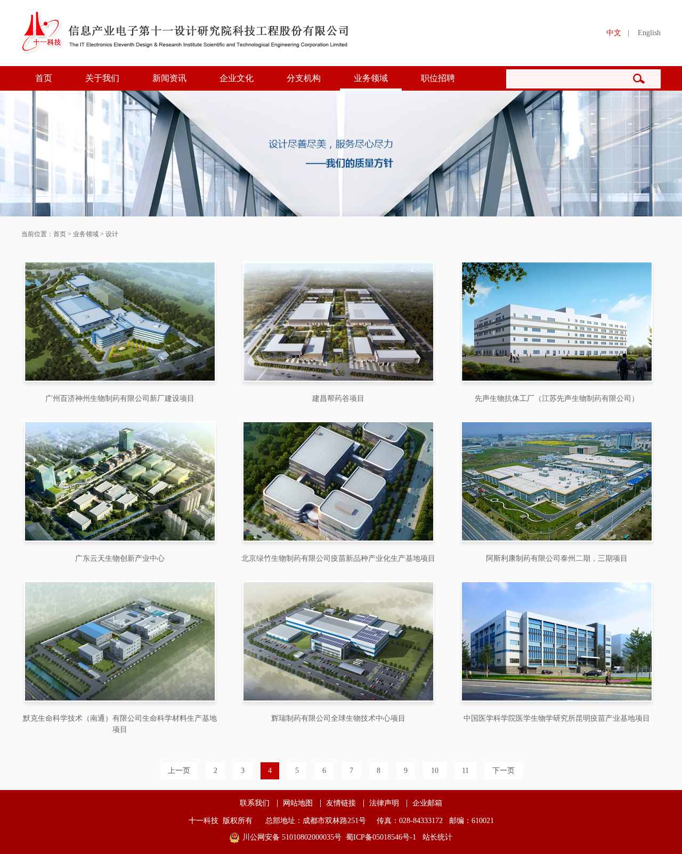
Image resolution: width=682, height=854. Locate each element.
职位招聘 (438, 78)
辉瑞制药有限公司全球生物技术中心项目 (338, 718)
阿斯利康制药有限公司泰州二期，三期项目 (557, 558)
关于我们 (102, 78)
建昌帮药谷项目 (338, 398)
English (649, 33)
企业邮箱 (427, 803)
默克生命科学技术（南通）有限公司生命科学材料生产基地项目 (120, 724)
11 (465, 771)
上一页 (179, 771)
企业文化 (237, 78)
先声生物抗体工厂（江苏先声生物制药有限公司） (557, 398)
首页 (43, 78)
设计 (111, 234)
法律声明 (384, 803)
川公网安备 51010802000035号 (292, 837)
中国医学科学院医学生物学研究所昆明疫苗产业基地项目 (557, 718)
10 (435, 771)
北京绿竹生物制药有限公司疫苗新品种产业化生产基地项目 (338, 558)
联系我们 (255, 803)
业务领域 (371, 78)
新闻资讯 (169, 78)
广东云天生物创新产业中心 (120, 558)
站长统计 (437, 837)
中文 (613, 33)
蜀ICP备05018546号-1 (381, 837)
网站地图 (298, 803)
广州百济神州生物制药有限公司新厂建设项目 (119, 398)
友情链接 (341, 803)
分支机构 (304, 78)
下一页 (503, 771)
